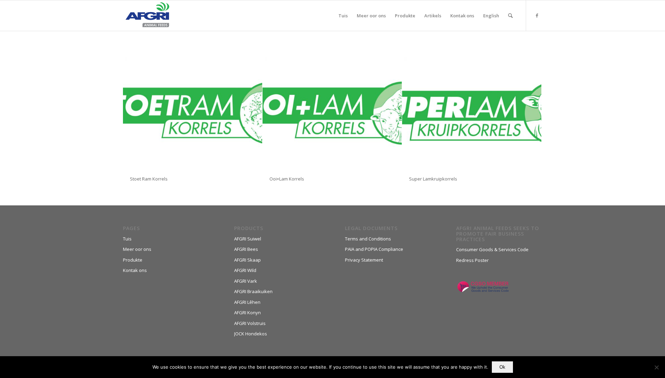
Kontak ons (135, 270)
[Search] (510, 15)
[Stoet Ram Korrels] (192, 113)
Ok (502, 367)
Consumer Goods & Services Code (492, 249)
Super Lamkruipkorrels (433, 179)
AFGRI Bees (246, 249)
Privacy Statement (364, 260)
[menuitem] (343, 15)
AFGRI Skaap (247, 260)
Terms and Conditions (368, 239)
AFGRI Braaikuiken (253, 291)
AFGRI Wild (245, 270)
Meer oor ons (137, 249)
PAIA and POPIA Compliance (374, 249)
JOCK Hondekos (250, 334)
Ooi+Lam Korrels (286, 179)
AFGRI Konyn (247, 312)
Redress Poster (472, 260)
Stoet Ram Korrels (149, 179)
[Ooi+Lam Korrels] (332, 113)
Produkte (132, 260)
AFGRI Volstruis (250, 323)
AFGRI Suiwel (247, 239)
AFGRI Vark (245, 281)
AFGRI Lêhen (247, 302)
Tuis (127, 239)
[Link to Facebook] (537, 15)
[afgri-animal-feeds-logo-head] (147, 15)
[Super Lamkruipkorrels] (471, 113)
